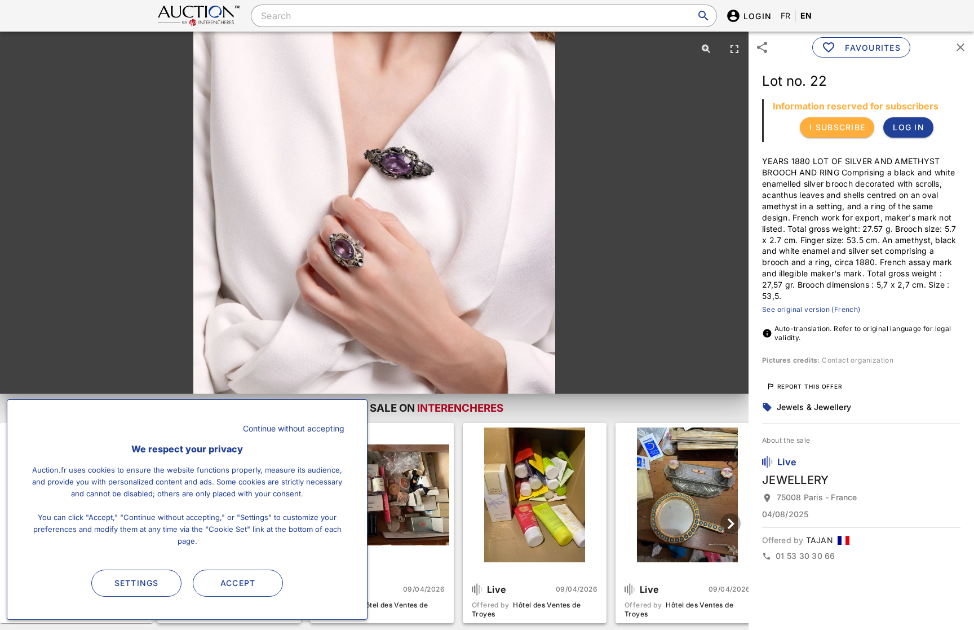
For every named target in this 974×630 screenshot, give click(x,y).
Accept (238, 583)
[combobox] (483, 16)
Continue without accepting (293, 428)
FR (786, 15)
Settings (136, 583)
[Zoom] (706, 48)
